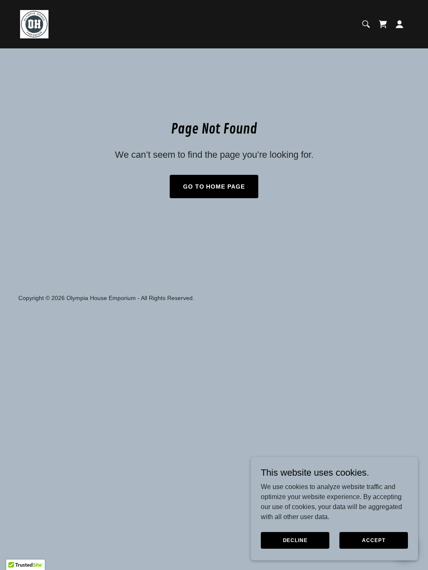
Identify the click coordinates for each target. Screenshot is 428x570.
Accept (373, 540)
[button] (399, 24)
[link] (34, 23)
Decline (295, 540)
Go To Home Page (214, 186)
